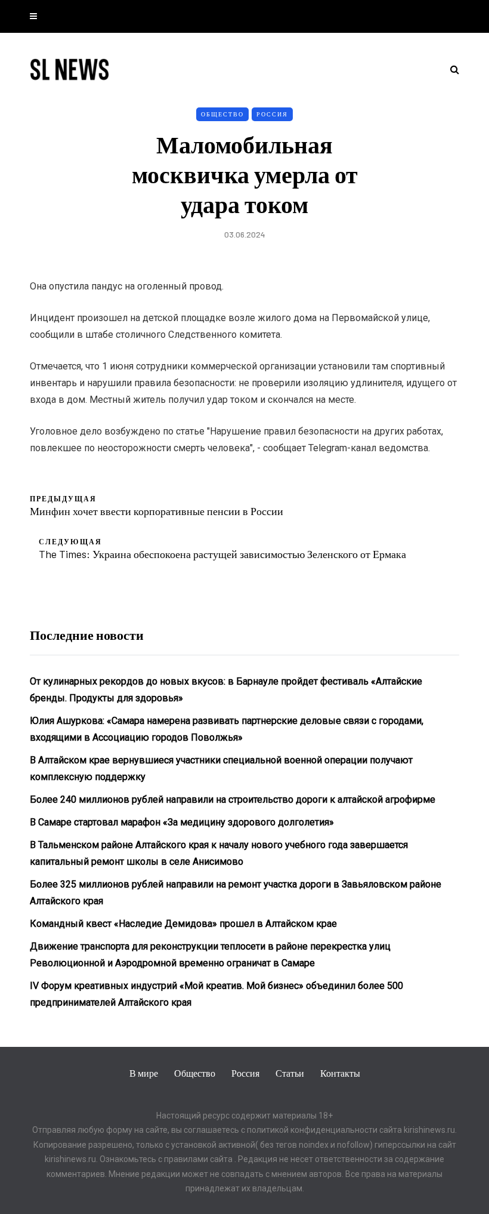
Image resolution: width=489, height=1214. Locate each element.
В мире (143, 1073)
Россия (272, 114)
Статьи (290, 1073)
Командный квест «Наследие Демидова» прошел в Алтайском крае (183, 923)
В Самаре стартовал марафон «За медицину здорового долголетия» (182, 822)
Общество (222, 114)
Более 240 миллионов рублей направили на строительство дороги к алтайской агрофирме (232, 799)
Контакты (340, 1073)
